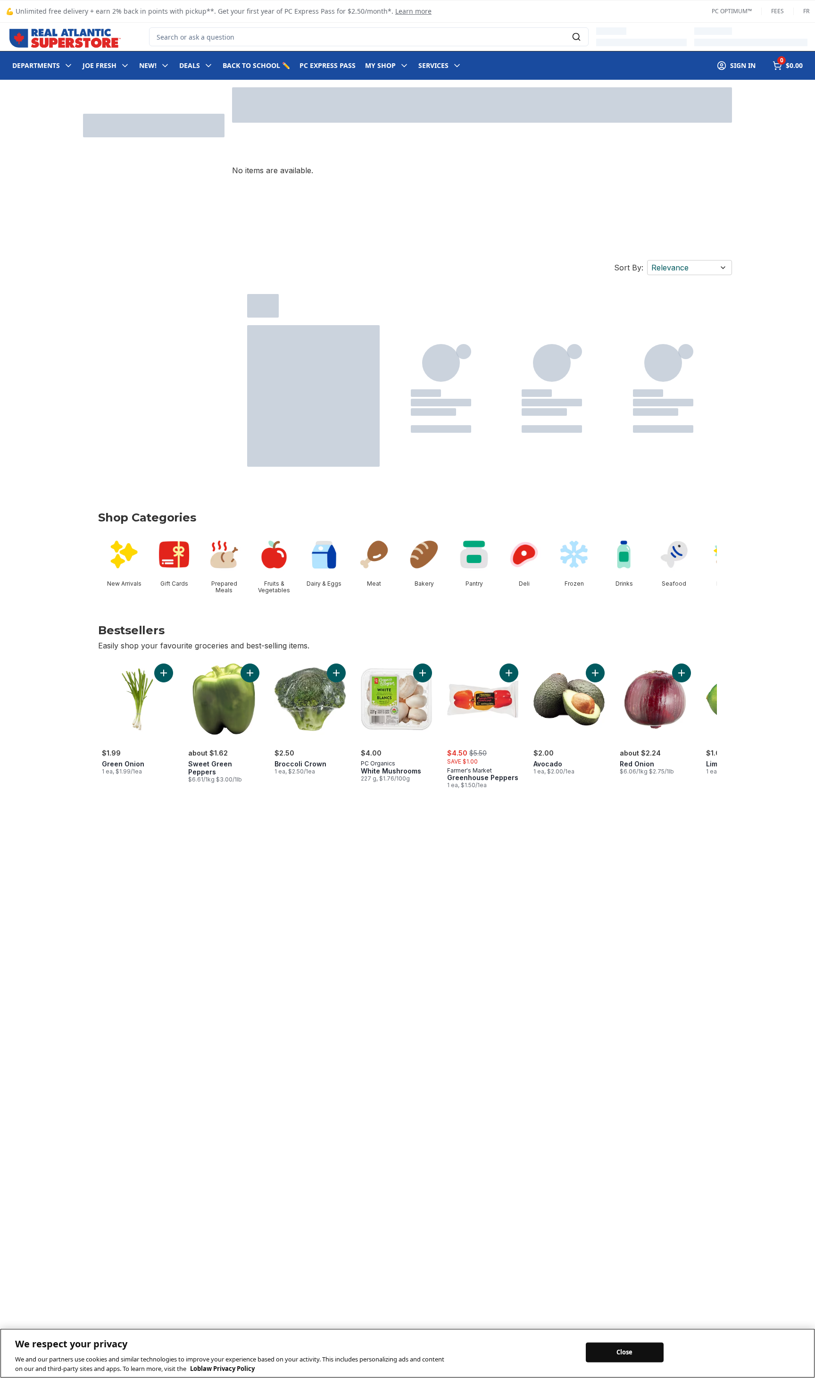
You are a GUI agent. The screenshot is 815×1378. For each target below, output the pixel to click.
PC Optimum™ (732, 11)
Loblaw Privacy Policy (222, 1368)
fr (806, 11)
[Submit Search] (576, 37)
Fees (777, 11)
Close (624, 1352)
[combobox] (369, 36)
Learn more (413, 11)
